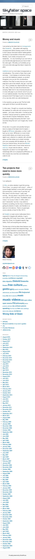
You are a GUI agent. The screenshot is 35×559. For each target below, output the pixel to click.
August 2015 (6, 351)
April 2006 (6, 482)
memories (14, 296)
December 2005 (7, 490)
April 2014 (6, 370)
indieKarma (6, 71)
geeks (6, 289)
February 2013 (7, 389)
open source (7, 303)
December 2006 (7, 465)
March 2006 (6, 484)
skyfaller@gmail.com (8, 263)
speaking (6, 308)
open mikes (28, 300)
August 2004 (6, 523)
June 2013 (6, 380)
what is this (5, 311)
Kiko (5, 185)
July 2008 (5, 434)
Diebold (16, 281)
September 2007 (7, 451)
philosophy (20, 303)
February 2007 (7, 461)
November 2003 (7, 541)
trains (21, 308)
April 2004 (6, 531)
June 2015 (6, 353)
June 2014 (6, 366)
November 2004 (7, 517)
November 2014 (7, 360)
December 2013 (7, 372)
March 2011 (6, 415)
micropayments (26, 46)
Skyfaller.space (17, 10)
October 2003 (6, 544)
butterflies (5, 278)
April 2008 (6, 440)
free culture (15, 285)
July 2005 (5, 500)
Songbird (6, 214)
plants (26, 303)
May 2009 (5, 420)
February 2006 (7, 486)
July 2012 (5, 399)
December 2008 (7, 426)
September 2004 (7, 521)
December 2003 (7, 539)
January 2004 (6, 537)
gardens (25, 285)
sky (13, 306)
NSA (22, 300)
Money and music (11, 39)
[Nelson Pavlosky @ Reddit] (13, 268)
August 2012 (6, 397)
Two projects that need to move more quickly (12, 170)
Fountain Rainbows (8, 328)
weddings (26, 308)
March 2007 (6, 459)
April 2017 (6, 345)
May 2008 (5, 438)
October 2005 (6, 494)
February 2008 (7, 444)
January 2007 (6, 463)
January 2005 (6, 513)
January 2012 (6, 405)
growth (16, 289)
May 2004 (5, 529)
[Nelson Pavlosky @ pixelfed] (20, 268)
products (5, 306)
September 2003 (7, 546)
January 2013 (6, 391)
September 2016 (7, 347)
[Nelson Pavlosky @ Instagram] (7, 268)
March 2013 (6, 386)
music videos (12, 299)
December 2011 (7, 407)
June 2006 (6, 477)
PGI (13, 303)
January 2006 (6, 488)
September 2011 (7, 413)
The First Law (13, 308)
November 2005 (7, 492)
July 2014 (5, 364)
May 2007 (5, 455)
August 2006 (6, 473)
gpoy (12, 289)
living (4, 296)
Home (4, 28)
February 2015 (7, 356)
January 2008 (6, 446)
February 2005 (7, 510)
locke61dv (8, 48)
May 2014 (5, 368)
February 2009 (7, 422)
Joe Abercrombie (14, 292)
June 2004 (6, 527)
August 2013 (6, 376)
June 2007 (6, 453)
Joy (4, 326)
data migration (7, 281)
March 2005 (6, 508)
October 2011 (6, 411)
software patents (20, 306)
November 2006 (7, 467)
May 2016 (5, 349)
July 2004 (5, 525)
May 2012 (5, 403)
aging (5, 275)
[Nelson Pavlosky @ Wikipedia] (26, 268)
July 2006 (5, 475)
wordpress (17, 311)
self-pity (10, 306)
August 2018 (6, 337)
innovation (21, 289)
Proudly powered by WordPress (17, 555)
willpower (11, 311)
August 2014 (6, 362)
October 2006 (6, 469)
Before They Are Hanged (13, 275)
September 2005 (7, 496)
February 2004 (7, 535)
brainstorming (23, 275)
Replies (5, 160)
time (18, 308)
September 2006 (7, 471)
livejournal (26, 292)
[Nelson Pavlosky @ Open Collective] (29, 268)
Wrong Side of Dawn (13, 313)
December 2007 (7, 448)
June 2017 (6, 343)
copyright (19, 278)
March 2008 (6, 442)
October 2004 (6, 519)
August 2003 (6, 548)
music (20, 295)
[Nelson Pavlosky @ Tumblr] (23, 268)
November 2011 (7, 409)
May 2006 (5, 479)
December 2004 (7, 515)
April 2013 (6, 384)
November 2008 (7, 428)
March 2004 (6, 533)
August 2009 (6, 417)
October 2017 (6, 339)
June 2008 (6, 436)
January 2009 (6, 424)
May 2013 (5, 382)
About (10, 28)
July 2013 (5, 378)
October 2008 (6, 430)
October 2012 (6, 393)
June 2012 (6, 401)
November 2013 (7, 374)
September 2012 (7, 395)
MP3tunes (11, 131)
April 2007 (6, 457)
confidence (12, 278)
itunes (26, 289)
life (20, 292)
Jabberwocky (6, 292)
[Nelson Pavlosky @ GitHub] (4, 268)
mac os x (9, 296)
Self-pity (5, 321)
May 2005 (5, 504)
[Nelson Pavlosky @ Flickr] (10, 268)
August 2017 (6, 341)
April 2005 (6, 506)
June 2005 (6, 502)
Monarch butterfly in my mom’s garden (14, 324)
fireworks (24, 281)
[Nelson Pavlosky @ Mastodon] (17, 268)
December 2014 (7, 358)
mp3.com (5, 147)
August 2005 (6, 498)
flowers (5, 285)
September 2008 (7, 432)
